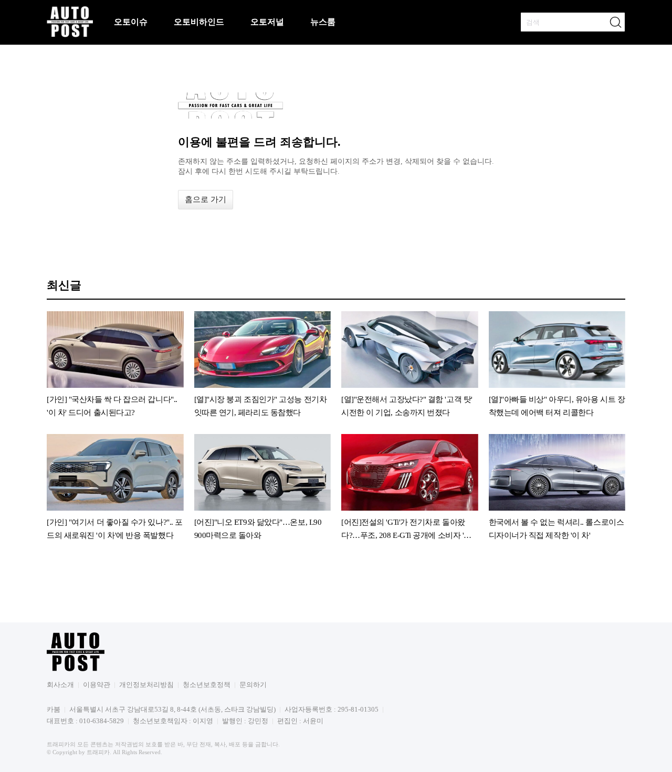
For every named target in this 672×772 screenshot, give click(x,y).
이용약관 (96, 685)
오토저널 (267, 21)
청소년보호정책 (206, 685)
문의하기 (253, 685)
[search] (615, 22)
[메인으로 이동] (70, 35)
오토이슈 (131, 21)
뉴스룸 (322, 21)
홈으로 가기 (205, 199)
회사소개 (60, 685)
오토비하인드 (199, 21)
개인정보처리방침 (146, 685)
